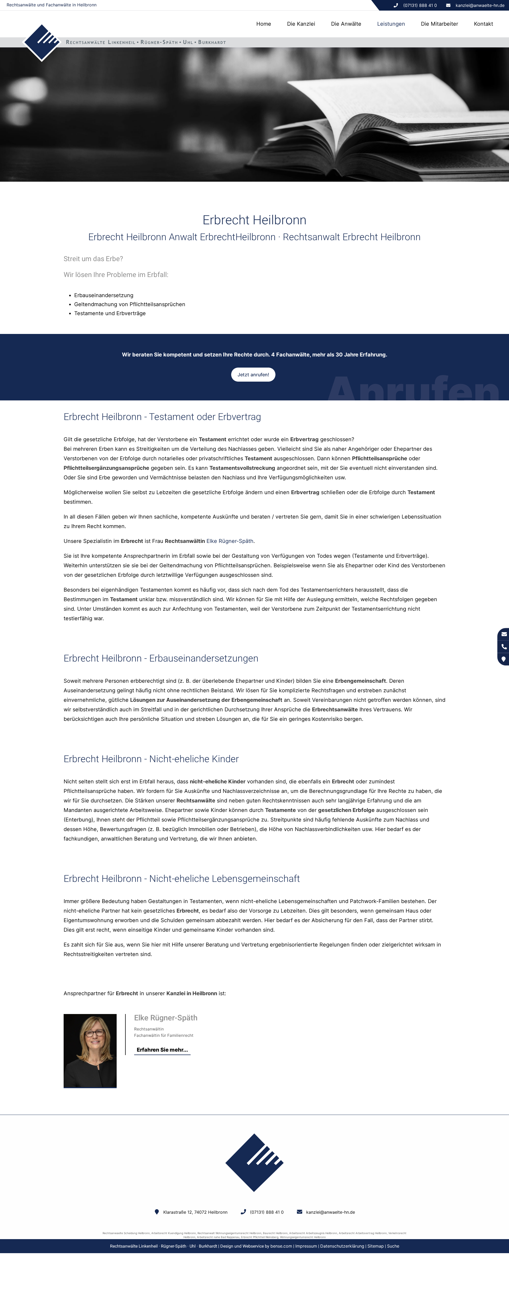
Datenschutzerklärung (342, 1246)
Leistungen (391, 24)
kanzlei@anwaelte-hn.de (480, 5)
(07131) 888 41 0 (267, 1212)
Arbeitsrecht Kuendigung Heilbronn (173, 1233)
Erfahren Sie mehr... (162, 1050)
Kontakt (483, 24)
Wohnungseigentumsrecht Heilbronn (303, 1237)
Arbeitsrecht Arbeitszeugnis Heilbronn (313, 1233)
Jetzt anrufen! (253, 374)
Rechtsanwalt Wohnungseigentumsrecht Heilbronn (229, 1233)
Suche (393, 1246)
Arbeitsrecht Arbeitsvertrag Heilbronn (363, 1233)
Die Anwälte (346, 24)
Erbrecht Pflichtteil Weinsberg (259, 1237)
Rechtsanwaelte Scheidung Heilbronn (126, 1233)
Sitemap (375, 1246)
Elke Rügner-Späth (230, 541)
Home (263, 24)
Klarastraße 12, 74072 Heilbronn (195, 1212)
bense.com (281, 1246)
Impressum (306, 1246)
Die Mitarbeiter (439, 24)
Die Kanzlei (301, 24)
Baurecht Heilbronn (275, 1233)
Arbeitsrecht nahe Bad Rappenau (218, 1237)
